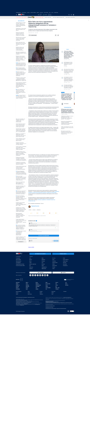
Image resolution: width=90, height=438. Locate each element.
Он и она (53, 258)
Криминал (43, 259)
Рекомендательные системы (49, 307)
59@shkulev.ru (26, 303)
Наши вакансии (18, 261)
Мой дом (43, 264)
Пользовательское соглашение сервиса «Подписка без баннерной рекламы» (56, 308)
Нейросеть (38, 209)
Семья (53, 268)
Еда (30, 265)
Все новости (21, 20)
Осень (53, 259)
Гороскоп (41, 12)
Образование (44, 268)
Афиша (38, 12)
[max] (40, 275)
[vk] (33, 275)
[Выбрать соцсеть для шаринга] (58, 35)
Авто (30, 258)
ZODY (50, 12)
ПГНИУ (30, 209)
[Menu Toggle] (16, 14)
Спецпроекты (65, 265)
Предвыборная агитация (20, 264)
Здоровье (31, 268)
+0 (55, 227)
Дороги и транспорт (32, 264)
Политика (54, 261)
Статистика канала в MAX (20, 265)
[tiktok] (47, 275)
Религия (53, 267)
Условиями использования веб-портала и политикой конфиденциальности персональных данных (59, 302)
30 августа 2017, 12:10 (31, 32)
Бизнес (30, 259)
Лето (42, 262)
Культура (43, 261)
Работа (53, 264)
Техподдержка (18, 262)
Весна (30, 261)
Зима (42, 258)
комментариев (33, 35)
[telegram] (30, 275)
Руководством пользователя (49, 301)
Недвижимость (18, 12)
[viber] (38, 275)
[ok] (35, 275)
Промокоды (56, 12)
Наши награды (18, 259)
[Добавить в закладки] (56, 35)
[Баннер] (31, 17)
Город (30, 262)
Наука (43, 265)
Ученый (34, 209)
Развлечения (54, 265)
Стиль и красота (65, 259)
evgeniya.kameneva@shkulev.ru (67, 297)
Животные (31, 267)
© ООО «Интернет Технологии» (20, 311)
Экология (64, 262)
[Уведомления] (71, 14)
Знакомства (24, 12)
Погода (28, 12)
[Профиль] (73, 14)
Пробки (45, 14)
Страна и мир (65, 261)
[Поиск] (69, 14)
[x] (43, 275)
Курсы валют (46, 12)
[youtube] (45, 275)
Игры (52, 12)
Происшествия (54, 262)
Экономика (65, 264)
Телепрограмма (33, 12)
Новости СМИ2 (31, 247)
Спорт (64, 258)
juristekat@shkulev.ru (37, 304)
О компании (18, 258)
